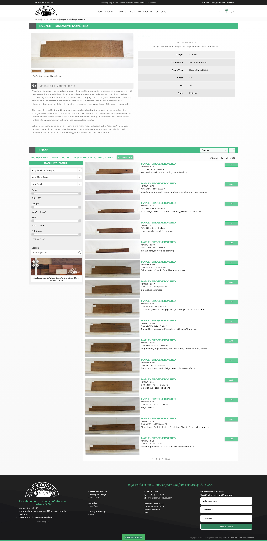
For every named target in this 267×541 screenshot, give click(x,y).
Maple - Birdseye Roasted (187, 46)
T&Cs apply (151, 3)
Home (38, 19)
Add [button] (231, 165)
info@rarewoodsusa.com (223, 2)
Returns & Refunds (238, 538)
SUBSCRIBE (226, 526)
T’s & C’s (225, 538)
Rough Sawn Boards (163, 46)
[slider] (32, 193)
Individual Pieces (50, 19)
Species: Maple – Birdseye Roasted (57, 85)
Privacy (250, 538)
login (231, 11)
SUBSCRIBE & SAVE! (133, 537)
